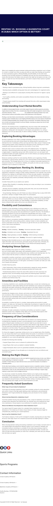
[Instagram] (1, 448)
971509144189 (22, 486)
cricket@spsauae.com (10, 492)
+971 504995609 (4, 478)
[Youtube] (8, 448)
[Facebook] (5, 448)
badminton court (36, 249)
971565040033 (20, 482)
